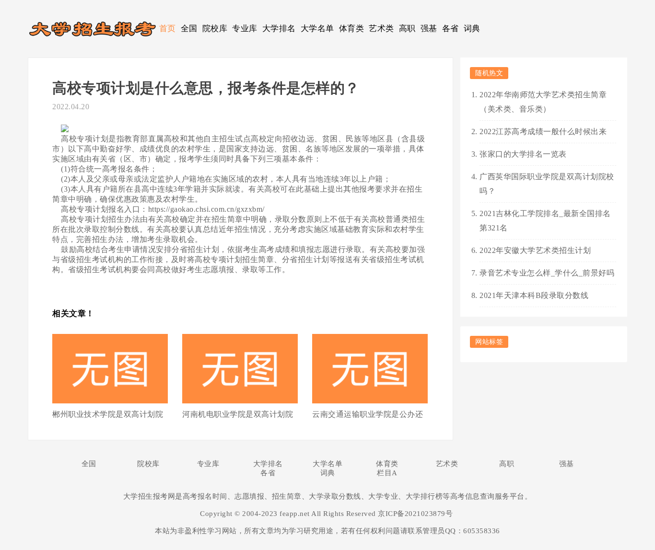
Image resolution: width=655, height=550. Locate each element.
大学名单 (317, 28)
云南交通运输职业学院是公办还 (367, 414)
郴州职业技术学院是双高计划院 (107, 414)
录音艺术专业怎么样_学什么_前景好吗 (547, 273)
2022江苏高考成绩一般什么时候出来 (543, 131)
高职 (407, 28)
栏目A (387, 473)
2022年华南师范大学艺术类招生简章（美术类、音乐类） (543, 102)
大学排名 (279, 28)
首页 (167, 28)
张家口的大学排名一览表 (523, 154)
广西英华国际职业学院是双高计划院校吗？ (547, 183)
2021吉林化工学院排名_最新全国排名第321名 (545, 220)
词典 (472, 28)
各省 (450, 28)
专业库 (244, 28)
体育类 (351, 28)
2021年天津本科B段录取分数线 (534, 295)
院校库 (215, 28)
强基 (429, 28)
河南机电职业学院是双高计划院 (237, 414)
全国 (189, 28)
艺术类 (381, 28)
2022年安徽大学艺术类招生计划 (535, 250)
